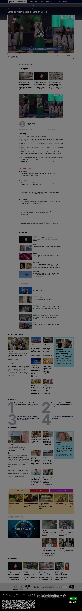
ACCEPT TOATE (73, 598)
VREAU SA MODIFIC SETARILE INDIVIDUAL (73, 602)
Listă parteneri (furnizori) (41, 600)
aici (13, 605)
